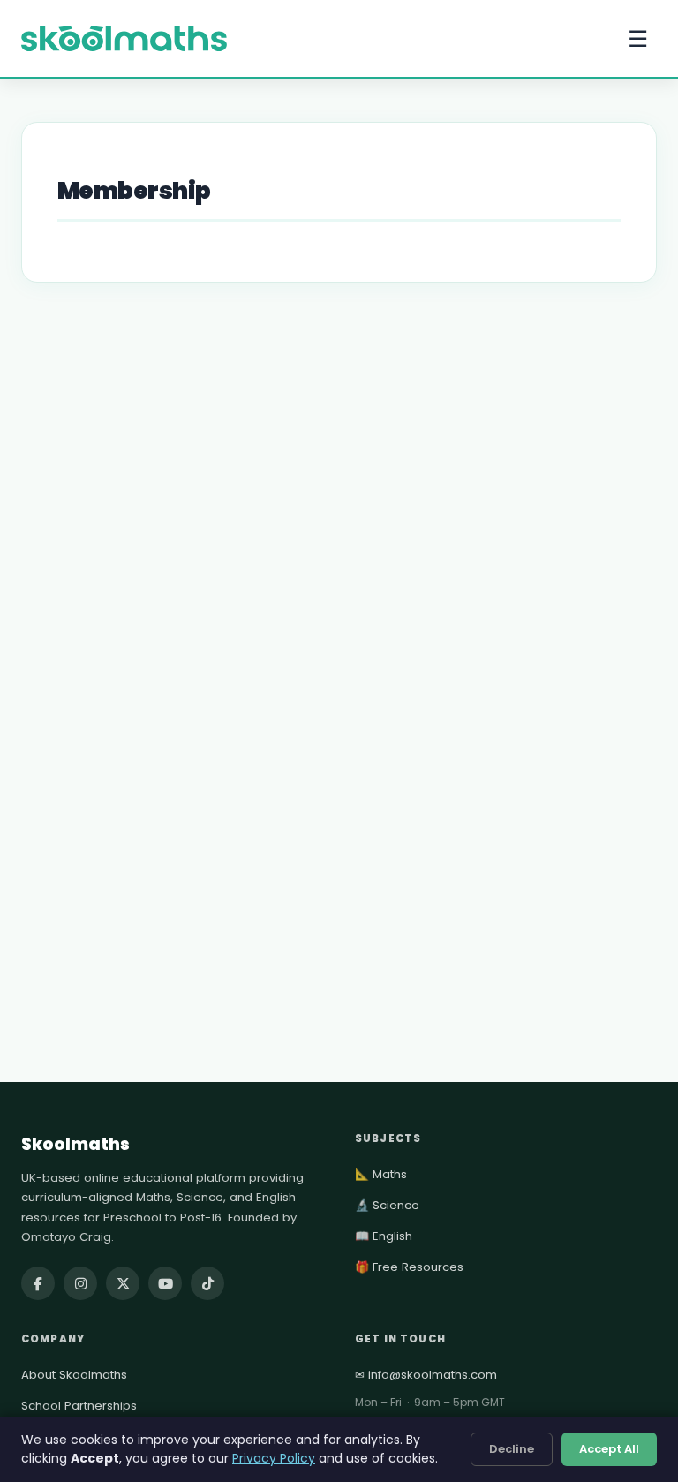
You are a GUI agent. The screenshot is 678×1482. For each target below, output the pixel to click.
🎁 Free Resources (409, 1267)
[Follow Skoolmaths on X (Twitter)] (122, 1283)
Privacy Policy (273, 1458)
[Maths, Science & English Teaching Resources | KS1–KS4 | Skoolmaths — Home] (124, 39)
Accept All (609, 1448)
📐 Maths (381, 1174)
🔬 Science (387, 1205)
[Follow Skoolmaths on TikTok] (207, 1283)
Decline (511, 1448)
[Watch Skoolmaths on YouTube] (165, 1283)
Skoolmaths (75, 1144)
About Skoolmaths (74, 1374)
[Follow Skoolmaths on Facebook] (38, 1283)
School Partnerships (79, 1405)
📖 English (383, 1236)
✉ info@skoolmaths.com (426, 1374)
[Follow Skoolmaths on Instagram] (80, 1283)
